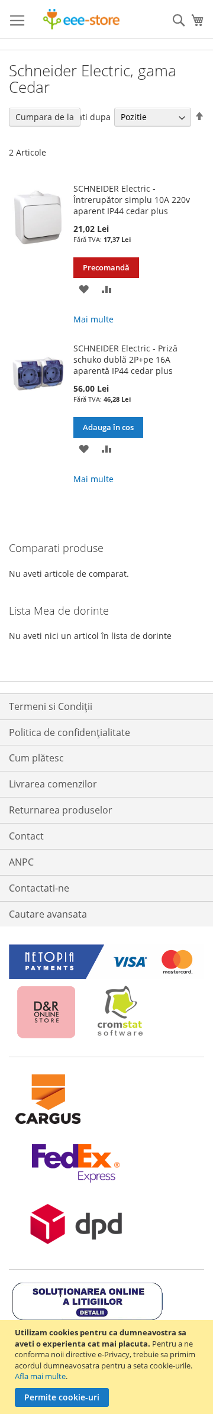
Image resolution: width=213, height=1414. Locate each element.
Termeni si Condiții (50, 706)
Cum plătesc (36, 757)
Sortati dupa (86, 116)
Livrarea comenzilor (53, 783)
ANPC (21, 862)
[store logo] (81, 19)
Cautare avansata (48, 914)
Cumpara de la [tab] (44, 116)
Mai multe (93, 319)
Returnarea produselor (60, 809)
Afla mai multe (40, 1376)
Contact (26, 835)
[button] (83, 288)
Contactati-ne (39, 888)
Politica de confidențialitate (69, 732)
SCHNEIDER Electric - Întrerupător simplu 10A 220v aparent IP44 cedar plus (131, 200)
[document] (108, 1367)
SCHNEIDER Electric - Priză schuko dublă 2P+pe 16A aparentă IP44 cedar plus (125, 359)
